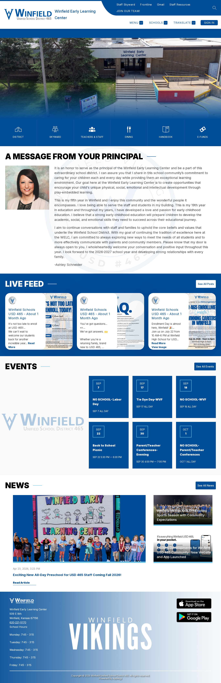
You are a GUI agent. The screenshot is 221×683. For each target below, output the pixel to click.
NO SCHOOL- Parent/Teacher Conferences (192, 450)
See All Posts (206, 284)
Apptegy (117, 678)
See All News (206, 485)
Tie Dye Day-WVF (149, 399)
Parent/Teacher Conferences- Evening (148, 450)
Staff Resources (179, 4)
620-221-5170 (18, 622)
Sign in (209, 22)
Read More (159, 343)
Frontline (146, 4)
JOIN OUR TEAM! (128, 11)
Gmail (160, 4)
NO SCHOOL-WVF (193, 399)
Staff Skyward (125, 4)
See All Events (205, 366)
